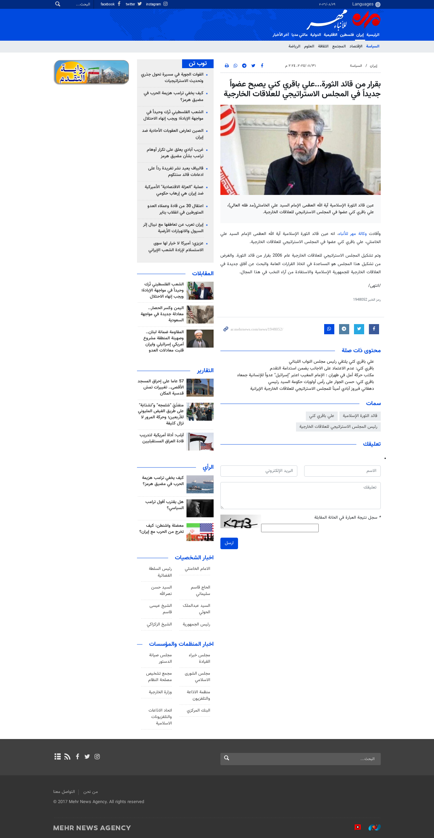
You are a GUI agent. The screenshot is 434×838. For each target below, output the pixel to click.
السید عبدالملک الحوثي (196, 609)
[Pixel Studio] (354, 827)
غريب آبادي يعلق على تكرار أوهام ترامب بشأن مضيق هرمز (175, 153)
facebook (108, 4)
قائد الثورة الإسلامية (360, 416)
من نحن (90, 792)
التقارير (205, 370)
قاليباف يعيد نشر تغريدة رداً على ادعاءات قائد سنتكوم (175, 171)
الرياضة (294, 46)
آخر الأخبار (281, 35)
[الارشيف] (57, 757)
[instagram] (97, 757)
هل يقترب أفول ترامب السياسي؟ (164, 505)
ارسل (229, 543)
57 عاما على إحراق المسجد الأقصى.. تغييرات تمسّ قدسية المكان (161, 387)
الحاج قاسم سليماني (200, 590)
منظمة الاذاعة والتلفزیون (198, 695)
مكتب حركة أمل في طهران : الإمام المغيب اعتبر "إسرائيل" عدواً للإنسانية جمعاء (305, 375)
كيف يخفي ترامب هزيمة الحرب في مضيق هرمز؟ (173, 96)
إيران (360, 35)
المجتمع (339, 46)
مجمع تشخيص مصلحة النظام (159, 676)
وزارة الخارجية (160, 692)
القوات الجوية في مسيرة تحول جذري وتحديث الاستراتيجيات (172, 77)
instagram (154, 4)
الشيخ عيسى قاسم (161, 609)
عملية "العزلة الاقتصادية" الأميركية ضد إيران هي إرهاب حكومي (174, 190)
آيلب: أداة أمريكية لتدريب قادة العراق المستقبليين (162, 438)
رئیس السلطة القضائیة (160, 572)
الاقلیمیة (330, 35)
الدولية (315, 35)
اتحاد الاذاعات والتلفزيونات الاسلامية (160, 717)
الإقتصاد (356, 46)
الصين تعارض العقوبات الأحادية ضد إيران (172, 134)
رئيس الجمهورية (196, 624)
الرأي (208, 467)
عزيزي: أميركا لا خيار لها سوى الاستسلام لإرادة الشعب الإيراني (176, 246)
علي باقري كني (321, 416)
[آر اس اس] (67, 757)
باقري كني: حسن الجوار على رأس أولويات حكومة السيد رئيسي (320, 382)
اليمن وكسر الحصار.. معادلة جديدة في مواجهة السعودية (162, 314)
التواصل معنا (64, 792)
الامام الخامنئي (197, 568)
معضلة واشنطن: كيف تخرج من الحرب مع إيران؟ (161, 528)
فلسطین (347, 35)
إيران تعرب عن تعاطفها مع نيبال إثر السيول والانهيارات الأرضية (173, 228)
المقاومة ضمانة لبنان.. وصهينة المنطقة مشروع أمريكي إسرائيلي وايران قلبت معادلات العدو (163, 341)
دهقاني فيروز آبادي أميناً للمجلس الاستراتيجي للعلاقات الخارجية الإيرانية (312, 388)
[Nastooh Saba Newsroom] (371, 827)
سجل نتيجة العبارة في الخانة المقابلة (347, 518)
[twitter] (87, 757)
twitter (131, 4)
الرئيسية (373, 35)
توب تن (198, 63)
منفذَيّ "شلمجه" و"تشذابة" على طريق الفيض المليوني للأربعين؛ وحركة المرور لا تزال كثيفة (161, 414)
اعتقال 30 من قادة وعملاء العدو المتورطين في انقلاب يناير (175, 209)
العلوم (309, 46)
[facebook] (77, 757)
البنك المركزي (198, 710)
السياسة (372, 46)
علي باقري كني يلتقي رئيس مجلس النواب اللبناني (331, 361)
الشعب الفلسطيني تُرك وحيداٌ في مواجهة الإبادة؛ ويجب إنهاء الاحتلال (173, 115)
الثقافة (323, 46)
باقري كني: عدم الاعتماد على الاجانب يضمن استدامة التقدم (322, 368)
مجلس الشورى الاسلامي (197, 676)
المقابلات (203, 274)
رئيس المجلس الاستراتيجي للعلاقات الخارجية (338, 426)
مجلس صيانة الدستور (160, 658)
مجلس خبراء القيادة (199, 658)
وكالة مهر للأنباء (353, 234)
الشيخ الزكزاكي (159, 624)
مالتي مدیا (300, 35)
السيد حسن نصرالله (161, 590)
